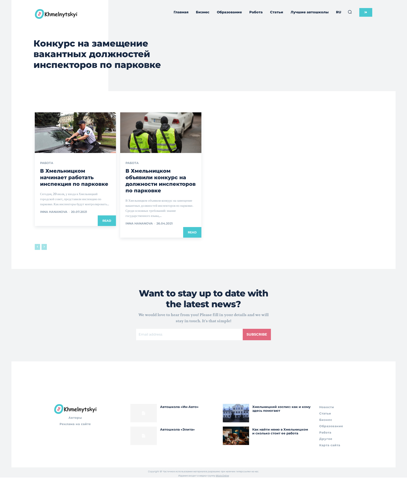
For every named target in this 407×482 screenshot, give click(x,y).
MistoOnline (222, 475)
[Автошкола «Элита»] (143, 436)
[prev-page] (37, 247)
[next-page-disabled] (44, 247)
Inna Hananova (53, 212)
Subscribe (257, 334)
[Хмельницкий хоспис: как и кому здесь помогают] (236, 413)
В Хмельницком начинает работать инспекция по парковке (74, 177)
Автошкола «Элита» (177, 429)
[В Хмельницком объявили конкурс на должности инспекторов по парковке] (160, 132)
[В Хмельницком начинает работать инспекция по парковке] (75, 132)
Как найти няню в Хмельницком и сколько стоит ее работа (280, 431)
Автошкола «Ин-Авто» (179, 407)
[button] (349, 12)
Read (106, 221)
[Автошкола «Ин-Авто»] (143, 413)
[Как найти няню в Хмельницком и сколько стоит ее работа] (236, 436)
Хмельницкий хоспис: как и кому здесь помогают (281, 409)
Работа (46, 162)
